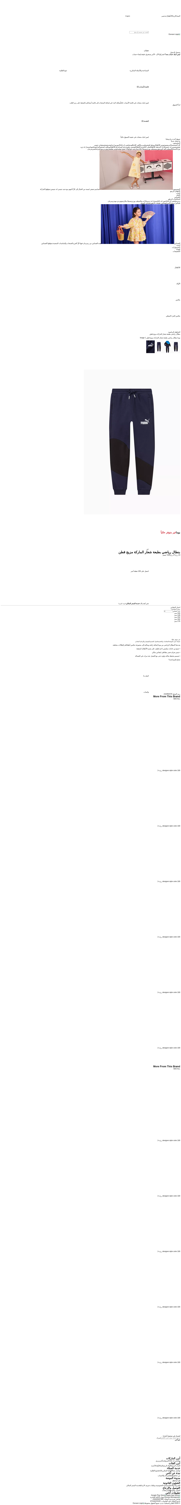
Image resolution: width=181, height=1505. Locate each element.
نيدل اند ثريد (84, 147)
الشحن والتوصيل (174, 1490)
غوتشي (178, 147)
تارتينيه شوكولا (132, 149)
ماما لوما (122, 147)
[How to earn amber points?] (164, 580)
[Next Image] (164, 523)
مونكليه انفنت (106, 147)
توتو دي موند (118, 201)
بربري (142, 145)
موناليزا (99, 147)
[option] (90, 613)
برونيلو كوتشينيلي (149, 145)
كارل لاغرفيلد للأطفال (158, 147)
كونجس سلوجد (130, 147)
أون (171, 149)
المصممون (176, 189)
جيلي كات (148, 147)
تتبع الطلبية (154, 1471)
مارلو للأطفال (114, 147)
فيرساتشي (96, 149)
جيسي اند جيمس (170, 147)
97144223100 (155, 1501)
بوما (178, 532)
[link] (136, 54)
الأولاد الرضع (167, 1466)
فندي (109, 145)
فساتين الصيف (145, 203)
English (127, 16)
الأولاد (158, 1466)
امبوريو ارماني (115, 145)
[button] (175, 52)
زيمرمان (90, 149)
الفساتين (177, 243)
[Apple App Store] (173, 1495)
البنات (178, 199)
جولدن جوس (98, 145)
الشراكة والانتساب (164, 1475)
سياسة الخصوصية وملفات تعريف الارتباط (154, 1485)
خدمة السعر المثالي (133, 1485)
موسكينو (94, 147)
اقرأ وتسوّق (176, 1480)
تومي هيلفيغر (112, 149)
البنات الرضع (175, 1466)
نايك (173, 149)
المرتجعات (165, 1490)
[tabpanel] (90, 650)
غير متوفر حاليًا (176, 639)
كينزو (167, 1461)
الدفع (159, 1471)
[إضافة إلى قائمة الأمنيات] (156, 632)
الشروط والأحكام (174, 1485)
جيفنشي (105, 145)
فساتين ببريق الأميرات (173, 203)
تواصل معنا (176, 1471)
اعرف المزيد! (122, 603)
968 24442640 (158, 1499)
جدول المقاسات (175, 609)
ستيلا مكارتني (141, 149)
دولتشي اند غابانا (125, 145)
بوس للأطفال (159, 145)
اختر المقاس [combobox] (176, 611)
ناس (90, 147)
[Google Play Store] (158, 1495)
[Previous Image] (164, 362)
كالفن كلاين (137, 145)
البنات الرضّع (172, 199)
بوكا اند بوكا (144, 201)
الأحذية (153, 1466)
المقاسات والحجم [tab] (164, 641)
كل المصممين (175, 145)
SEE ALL (176, 699)
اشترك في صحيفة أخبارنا (171, 1436)
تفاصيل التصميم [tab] (154, 641)
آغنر (170, 145)
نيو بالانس (177, 149)
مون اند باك (162, 201)
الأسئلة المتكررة (167, 1471)
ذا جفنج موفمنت (122, 149)
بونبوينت (166, 145)
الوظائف (173, 1475)
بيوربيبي (157, 149)
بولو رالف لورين (165, 149)
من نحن (178, 1475)
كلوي (132, 145)
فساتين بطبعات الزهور (158, 203)
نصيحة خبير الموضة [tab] (174, 641)
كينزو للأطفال (140, 147)
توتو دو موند (104, 149)
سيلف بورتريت (150, 149)
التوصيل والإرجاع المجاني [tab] (142, 641)
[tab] (176, 346)
